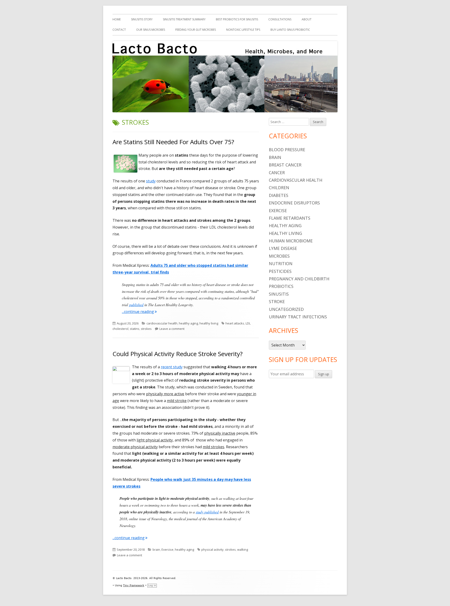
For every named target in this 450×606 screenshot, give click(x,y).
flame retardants (289, 218)
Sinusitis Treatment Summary (184, 19)
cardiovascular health (161, 323)
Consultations (279, 19)
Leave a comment (171, 329)
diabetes (278, 195)
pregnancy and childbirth (299, 279)
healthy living (208, 323)
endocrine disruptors (294, 203)
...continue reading (139, 311)
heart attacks (234, 323)
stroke (277, 301)
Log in (152, 585)
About (306, 19)
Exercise (167, 549)
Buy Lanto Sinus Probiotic (290, 30)
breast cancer (285, 165)
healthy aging (188, 323)
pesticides (280, 271)
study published (207, 511)
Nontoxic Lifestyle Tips (243, 30)
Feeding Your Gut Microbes (195, 30)
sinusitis (279, 294)
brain (156, 549)
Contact (119, 30)
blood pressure (287, 149)
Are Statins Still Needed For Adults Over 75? (173, 142)
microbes (279, 256)
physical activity (212, 549)
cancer (277, 172)
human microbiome (291, 241)
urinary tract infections (298, 317)
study (151, 181)
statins (134, 329)
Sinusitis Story (142, 19)
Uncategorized (286, 309)
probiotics (281, 286)
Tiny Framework (133, 585)
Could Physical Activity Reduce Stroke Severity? (177, 354)
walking (242, 549)
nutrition (280, 263)
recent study (172, 366)
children (279, 187)
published (136, 304)
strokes (146, 329)
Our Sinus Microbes (150, 30)
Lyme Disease (283, 248)
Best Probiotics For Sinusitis (237, 19)
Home (116, 19)
